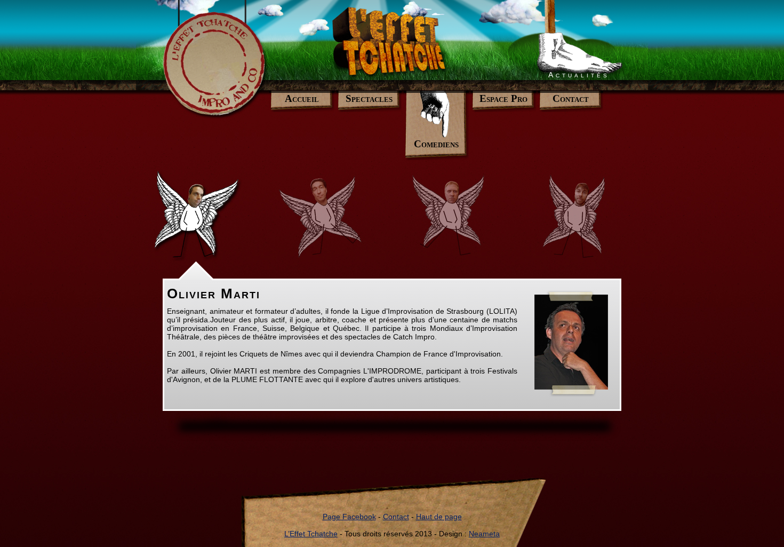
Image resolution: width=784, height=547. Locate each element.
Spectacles (369, 98)
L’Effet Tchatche (311, 533)
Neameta (484, 533)
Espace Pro (503, 98)
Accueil (302, 98)
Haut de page (439, 516)
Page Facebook (349, 516)
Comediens (436, 143)
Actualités (579, 74)
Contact (571, 98)
